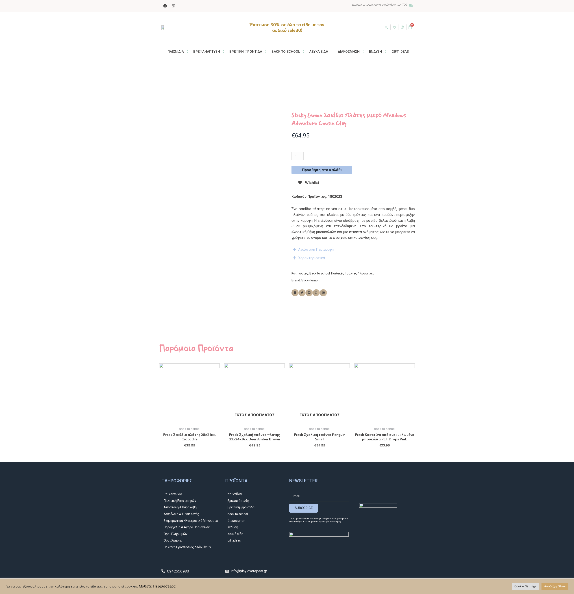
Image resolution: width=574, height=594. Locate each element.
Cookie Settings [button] (525, 586)
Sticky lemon (310, 280)
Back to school (319, 273)
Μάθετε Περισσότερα (157, 586)
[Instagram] (173, 5)
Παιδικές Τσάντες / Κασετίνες (352, 273)
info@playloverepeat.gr (249, 571)
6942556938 (178, 571)
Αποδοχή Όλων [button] (555, 586)
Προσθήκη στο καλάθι (322, 170)
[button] (386, 27)
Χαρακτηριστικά (311, 258)
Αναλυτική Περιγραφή (316, 249)
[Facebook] (165, 5)
